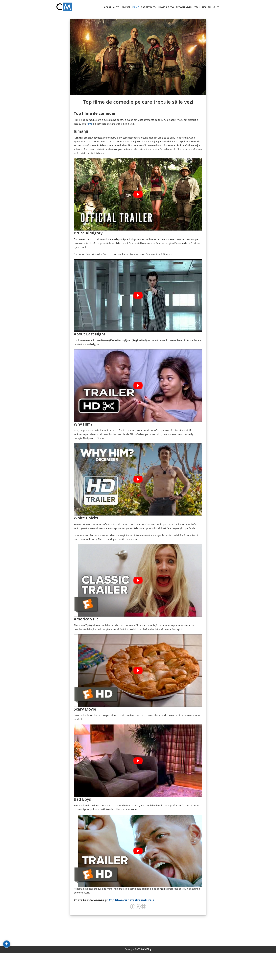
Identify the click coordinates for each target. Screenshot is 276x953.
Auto (116, 7)
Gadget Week (148, 7)
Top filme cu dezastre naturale (131, 900)
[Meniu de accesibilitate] (6, 944)
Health (206, 7)
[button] (214, 7)
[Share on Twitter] (138, 906)
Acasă (107, 7)
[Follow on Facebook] (218, 7)
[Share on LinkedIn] (143, 906)
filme (89, 123)
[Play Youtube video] (138, 194)
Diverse (125, 7)
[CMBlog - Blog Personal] (64, 7)
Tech (197, 7)
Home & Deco (166, 7)
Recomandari (184, 7)
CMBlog (147, 949)
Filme (135, 7)
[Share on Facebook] (132, 906)
